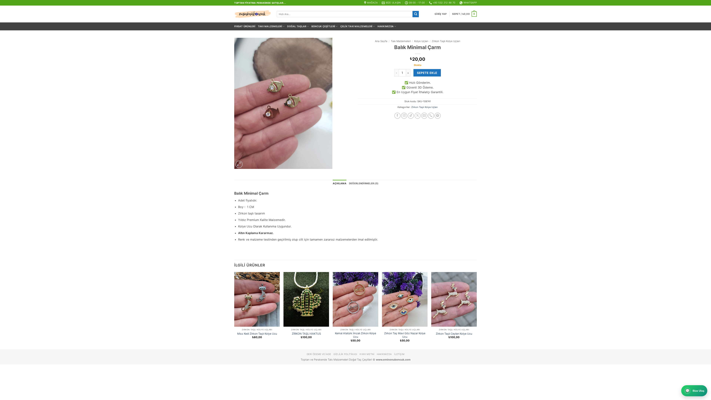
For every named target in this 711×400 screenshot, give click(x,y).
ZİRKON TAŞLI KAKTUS (306, 333)
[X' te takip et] (418, 116)
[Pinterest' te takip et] (438, 116)
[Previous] (234, 310)
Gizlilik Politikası (345, 354)
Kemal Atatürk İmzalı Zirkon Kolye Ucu (355, 335)
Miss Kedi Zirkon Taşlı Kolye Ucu (257, 333)
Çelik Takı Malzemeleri (356, 26)
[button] (441, 14)
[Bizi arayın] (431, 116)
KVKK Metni (367, 354)
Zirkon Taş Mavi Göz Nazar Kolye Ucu (404, 335)
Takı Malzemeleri (270, 26)
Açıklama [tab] (339, 183)
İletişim (399, 354)
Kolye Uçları (421, 41)
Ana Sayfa (381, 41)
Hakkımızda (386, 26)
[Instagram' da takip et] (404, 116)
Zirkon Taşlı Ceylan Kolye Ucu (454, 333)
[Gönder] (416, 14)
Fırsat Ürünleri (244, 26)
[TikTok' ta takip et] (411, 116)
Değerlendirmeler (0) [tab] (363, 183)
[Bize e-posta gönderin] (424, 116)
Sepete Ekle (427, 73)
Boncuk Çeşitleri (323, 26)
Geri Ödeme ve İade (319, 354)
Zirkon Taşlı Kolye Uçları (446, 41)
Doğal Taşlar (296, 26)
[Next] (476, 310)
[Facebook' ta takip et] (397, 116)
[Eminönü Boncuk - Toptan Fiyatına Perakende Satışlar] (252, 14)
